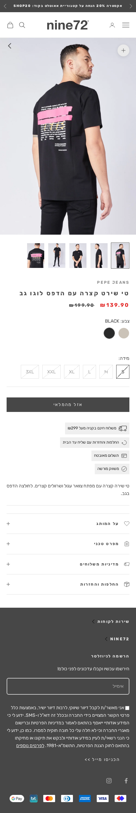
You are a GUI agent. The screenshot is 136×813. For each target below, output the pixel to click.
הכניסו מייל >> (102, 759)
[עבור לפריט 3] (78, 256)
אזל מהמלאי (68, 404)
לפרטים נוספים (30, 745)
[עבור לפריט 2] (99, 256)
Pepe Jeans (113, 282)
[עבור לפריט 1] (120, 256)
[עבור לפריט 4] (57, 256)
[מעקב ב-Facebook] (126, 780)
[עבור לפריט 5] (35, 256)
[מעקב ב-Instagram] (109, 780)
